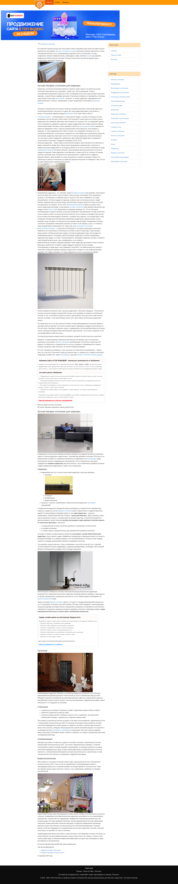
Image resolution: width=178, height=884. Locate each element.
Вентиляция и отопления (119, 88)
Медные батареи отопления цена (52, 852)
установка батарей (87, 126)
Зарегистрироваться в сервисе (50, 644)
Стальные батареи (44, 117)
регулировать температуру (61, 730)
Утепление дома (116, 105)
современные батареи (45, 150)
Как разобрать (65, 355)
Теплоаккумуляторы (118, 101)
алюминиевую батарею (74, 205)
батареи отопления (78, 193)
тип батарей (60, 98)
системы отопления (76, 207)
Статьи (57, 2)
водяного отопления (65, 511)
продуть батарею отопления (82, 226)
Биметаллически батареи (46, 228)
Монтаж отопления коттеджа (65, 51)
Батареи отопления (48, 44)
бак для (89, 56)
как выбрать (91, 503)
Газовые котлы (116, 127)
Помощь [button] (65, 2)
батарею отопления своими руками (89, 355)
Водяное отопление (118, 153)
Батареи (114, 140)
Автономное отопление (119, 161)
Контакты (114, 59)
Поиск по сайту (116, 55)
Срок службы (52, 209)
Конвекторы (115, 110)
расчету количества (44, 599)
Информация (115, 84)
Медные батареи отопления (51, 850)
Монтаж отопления (117, 79)
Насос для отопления (118, 122)
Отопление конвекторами (120, 157)
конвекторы (92, 459)
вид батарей (69, 113)
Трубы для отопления (118, 114)
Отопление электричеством (120, 97)
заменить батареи (61, 342)
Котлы (113, 144)
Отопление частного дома (120, 118)
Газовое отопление (117, 131)
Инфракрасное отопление (120, 92)
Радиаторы (115, 148)
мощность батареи (56, 602)
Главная (49, 2)
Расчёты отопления (118, 135)
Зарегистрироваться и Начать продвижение (55, 400)
